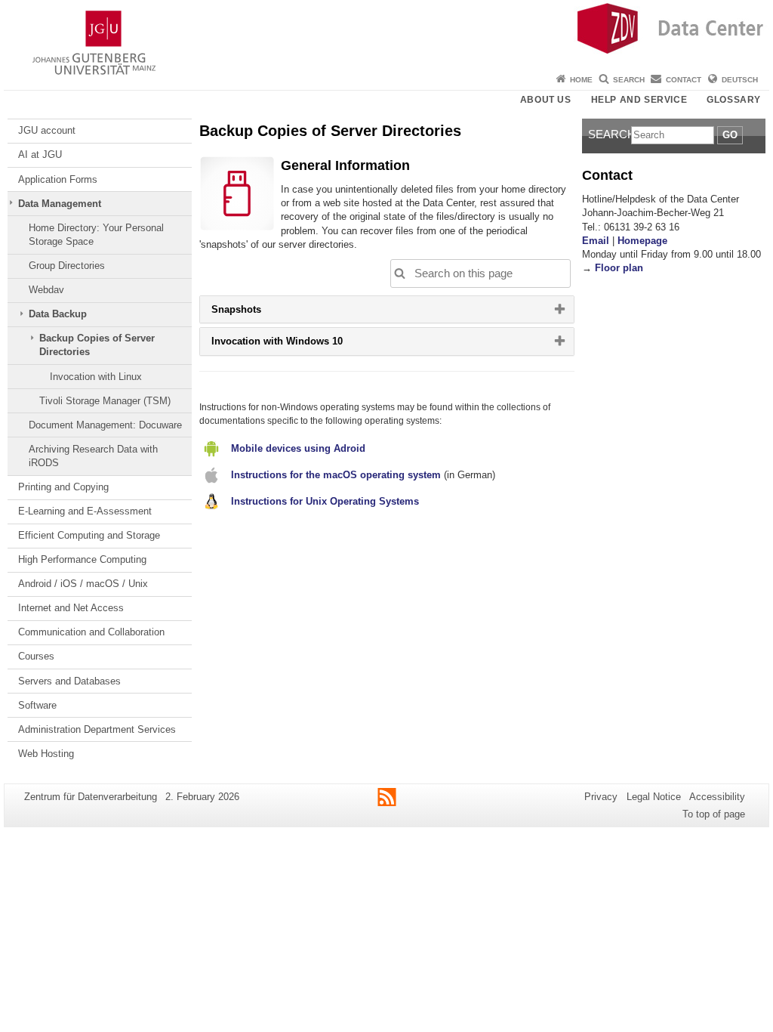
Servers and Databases (69, 681)
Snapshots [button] (255, 313)
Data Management (59, 203)
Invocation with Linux (96, 376)
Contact (683, 80)
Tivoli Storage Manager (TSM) (105, 400)
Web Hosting (46, 753)
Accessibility (717, 796)
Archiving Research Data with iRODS (93, 455)
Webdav (46, 289)
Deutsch (740, 80)
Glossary (734, 99)
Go (730, 135)
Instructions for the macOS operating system (336, 474)
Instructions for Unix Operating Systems (325, 501)
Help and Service (639, 99)
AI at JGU (40, 154)
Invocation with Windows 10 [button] (296, 344)
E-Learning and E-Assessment (85, 511)
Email (595, 240)
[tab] (387, 309)
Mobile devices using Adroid (298, 448)
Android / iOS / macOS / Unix (83, 583)
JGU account (46, 130)
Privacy (600, 796)
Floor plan (619, 267)
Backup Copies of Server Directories (97, 344)
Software (37, 705)
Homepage (642, 240)
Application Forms (57, 179)
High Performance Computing (82, 559)
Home (581, 80)
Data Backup (58, 314)
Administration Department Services (97, 729)
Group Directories (67, 265)
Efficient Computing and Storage (89, 535)
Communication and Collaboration (91, 632)
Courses (36, 656)
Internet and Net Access (71, 607)
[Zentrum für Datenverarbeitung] (386, 34)
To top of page (713, 814)
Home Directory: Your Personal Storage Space (96, 234)
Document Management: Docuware (105, 425)
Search (629, 80)
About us (545, 99)
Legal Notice (654, 796)
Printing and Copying (63, 487)
